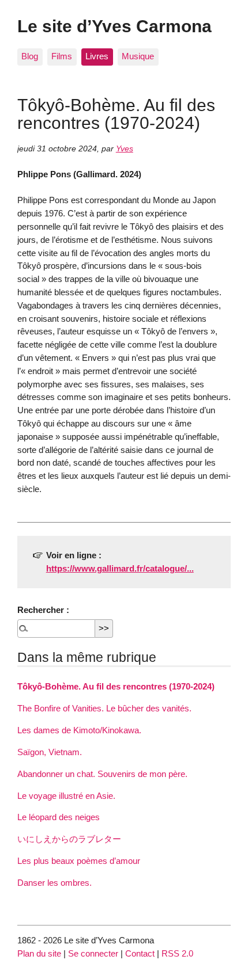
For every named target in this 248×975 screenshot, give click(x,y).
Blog (29, 56)
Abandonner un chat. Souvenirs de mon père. (102, 774)
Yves (124, 148)
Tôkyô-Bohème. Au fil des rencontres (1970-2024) (116, 686)
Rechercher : (43, 610)
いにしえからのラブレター (69, 839)
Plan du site (39, 953)
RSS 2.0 (177, 953)
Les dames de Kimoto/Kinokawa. (79, 730)
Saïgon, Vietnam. (49, 752)
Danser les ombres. (54, 883)
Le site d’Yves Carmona (114, 26)
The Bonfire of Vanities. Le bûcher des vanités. (104, 708)
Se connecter (93, 953)
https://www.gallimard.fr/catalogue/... (120, 568)
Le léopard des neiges (58, 817)
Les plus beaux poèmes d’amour (78, 861)
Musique (138, 56)
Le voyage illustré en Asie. (66, 796)
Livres (96, 56)
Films (61, 56)
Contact (140, 953)
